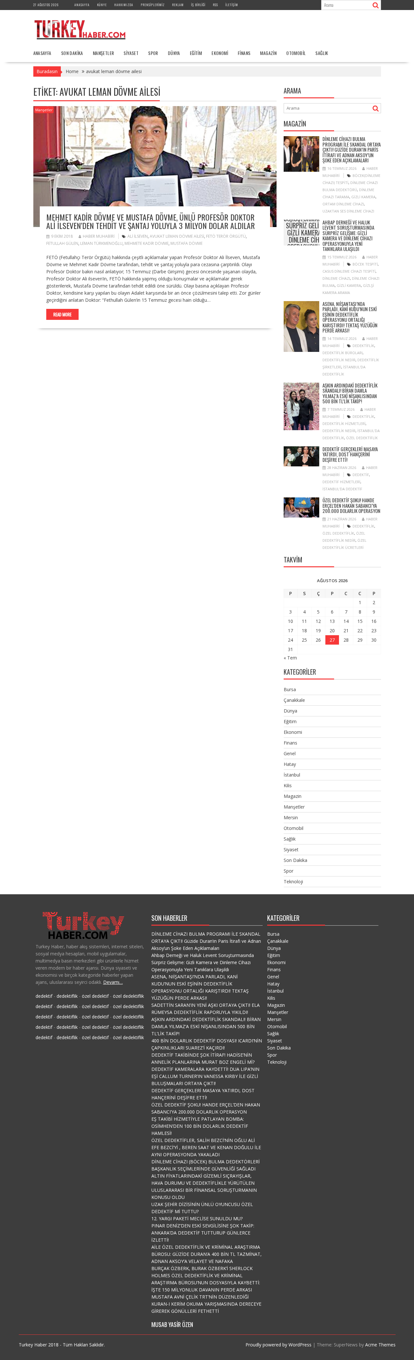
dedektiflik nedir (338, 359)
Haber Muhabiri (98, 236)
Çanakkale (294, 700)
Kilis (288, 785)
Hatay (290, 764)
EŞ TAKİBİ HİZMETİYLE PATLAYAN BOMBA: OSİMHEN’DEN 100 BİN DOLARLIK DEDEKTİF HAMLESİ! (199, 1126)
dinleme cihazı (336, 278)
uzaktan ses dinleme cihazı (348, 211)
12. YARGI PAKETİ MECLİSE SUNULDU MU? (197, 1218)
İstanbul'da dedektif (342, 488)
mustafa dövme (186, 243)
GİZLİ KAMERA (363, 196)
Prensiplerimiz (153, 4)
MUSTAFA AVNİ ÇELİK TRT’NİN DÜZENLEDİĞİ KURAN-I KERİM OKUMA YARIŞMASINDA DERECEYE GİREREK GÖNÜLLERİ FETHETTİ (206, 1304)
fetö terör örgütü (226, 236)
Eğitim (196, 52)
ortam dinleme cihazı (343, 203)
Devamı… (113, 982)
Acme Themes (380, 1345)
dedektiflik (363, 345)
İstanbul (292, 775)
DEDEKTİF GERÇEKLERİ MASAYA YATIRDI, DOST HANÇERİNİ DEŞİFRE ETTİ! (350, 454)
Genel (290, 753)
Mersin (291, 817)
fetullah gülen (62, 243)
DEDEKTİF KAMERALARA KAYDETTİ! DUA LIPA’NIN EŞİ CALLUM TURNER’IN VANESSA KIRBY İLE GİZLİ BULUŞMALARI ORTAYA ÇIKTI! (205, 1076)
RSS (215, 4)
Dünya (174, 52)
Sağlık (321, 52)
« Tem (290, 658)
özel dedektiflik (362, 437)
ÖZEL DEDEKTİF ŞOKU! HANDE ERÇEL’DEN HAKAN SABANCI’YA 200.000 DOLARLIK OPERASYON (351, 505)
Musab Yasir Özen (172, 1324)
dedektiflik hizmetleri (343, 423)
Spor (153, 52)
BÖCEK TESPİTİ (365, 264)
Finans (244, 52)
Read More (62, 314)
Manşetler (103, 52)
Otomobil (296, 52)
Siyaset (131, 52)
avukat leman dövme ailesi (177, 236)
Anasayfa (82, 4)
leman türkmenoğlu (101, 243)
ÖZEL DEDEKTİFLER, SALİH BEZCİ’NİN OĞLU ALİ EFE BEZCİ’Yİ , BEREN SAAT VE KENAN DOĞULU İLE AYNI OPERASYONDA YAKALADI (206, 1147)
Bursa (290, 689)
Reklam (178, 4)
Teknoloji (293, 881)
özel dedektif (95, 996)
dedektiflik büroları (342, 352)
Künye (102, 4)
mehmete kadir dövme (147, 243)
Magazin (268, 52)
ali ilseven (137, 236)
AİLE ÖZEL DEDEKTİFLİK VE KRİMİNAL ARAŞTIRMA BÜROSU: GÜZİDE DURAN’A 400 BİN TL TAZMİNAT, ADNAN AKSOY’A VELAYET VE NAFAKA (206, 1254)
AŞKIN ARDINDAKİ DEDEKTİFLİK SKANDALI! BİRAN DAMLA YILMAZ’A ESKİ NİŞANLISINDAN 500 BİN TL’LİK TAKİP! (349, 393)
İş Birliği (198, 4)
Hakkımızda (123, 4)
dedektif (361, 474)
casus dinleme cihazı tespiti (349, 271)
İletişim (231, 4)
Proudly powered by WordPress (278, 1345)
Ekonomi (220, 52)
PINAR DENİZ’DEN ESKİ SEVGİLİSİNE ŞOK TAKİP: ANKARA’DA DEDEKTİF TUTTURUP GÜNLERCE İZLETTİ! (202, 1233)
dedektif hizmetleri (341, 481)
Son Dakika (72, 52)
